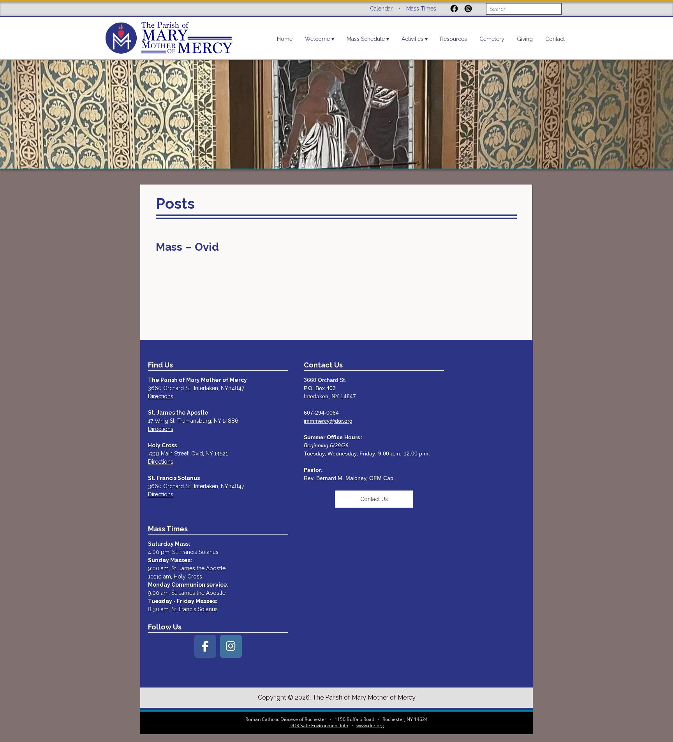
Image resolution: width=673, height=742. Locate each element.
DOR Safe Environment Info (318, 725)
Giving (525, 39)
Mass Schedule (366, 39)
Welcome (317, 39)
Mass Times (421, 8)
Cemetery (491, 39)
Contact (555, 39)
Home (284, 39)
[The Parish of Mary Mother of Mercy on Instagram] (231, 646)
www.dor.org (370, 725)
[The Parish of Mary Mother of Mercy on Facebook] (205, 646)
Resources (453, 39)
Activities (412, 39)
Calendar (381, 8)
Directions (160, 396)
